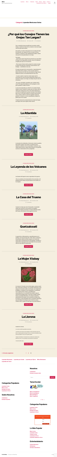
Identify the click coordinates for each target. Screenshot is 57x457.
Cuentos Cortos (33, 434)
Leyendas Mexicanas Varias (28, 30)
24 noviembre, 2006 (34, 262)
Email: (43, 421)
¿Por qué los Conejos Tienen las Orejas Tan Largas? (28, 35)
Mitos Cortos (5, 387)
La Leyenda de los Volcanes (28, 166)
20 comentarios (29, 171)
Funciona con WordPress (12, 454)
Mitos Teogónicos (34, 396)
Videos (36, 1)
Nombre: (43, 419)
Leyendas (22, 1)
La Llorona (28, 316)
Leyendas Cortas (5, 386)
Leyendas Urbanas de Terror (36, 437)
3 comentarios (29, 202)
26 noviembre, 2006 (34, 116)
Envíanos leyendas (6, 399)
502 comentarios (29, 321)
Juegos (49, 3)
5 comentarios (38, 40)
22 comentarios (29, 231)
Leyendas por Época (31, 359)
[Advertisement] (28, 11)
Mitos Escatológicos (34, 393)
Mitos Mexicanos (41, 359)
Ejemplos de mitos (6, 389)
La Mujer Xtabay (28, 258)
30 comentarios (29, 263)
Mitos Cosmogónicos (34, 391)
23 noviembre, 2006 (34, 320)
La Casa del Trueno (28, 197)
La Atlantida (28, 113)
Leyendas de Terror (6, 361)
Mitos (3, 1)
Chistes (44, 1)
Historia (40, 1)
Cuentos (48, 1)
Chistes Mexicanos (34, 444)
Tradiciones (32, 1)
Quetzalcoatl (28, 226)
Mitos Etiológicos (34, 394)
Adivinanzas (32, 446)
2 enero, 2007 (31, 40)
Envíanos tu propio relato (35, 373)
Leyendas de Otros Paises (41, 3)
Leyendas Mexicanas (7, 359)
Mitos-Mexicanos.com (22, 40)
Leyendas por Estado (19, 359)
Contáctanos (4, 397)
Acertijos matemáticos (35, 447)
